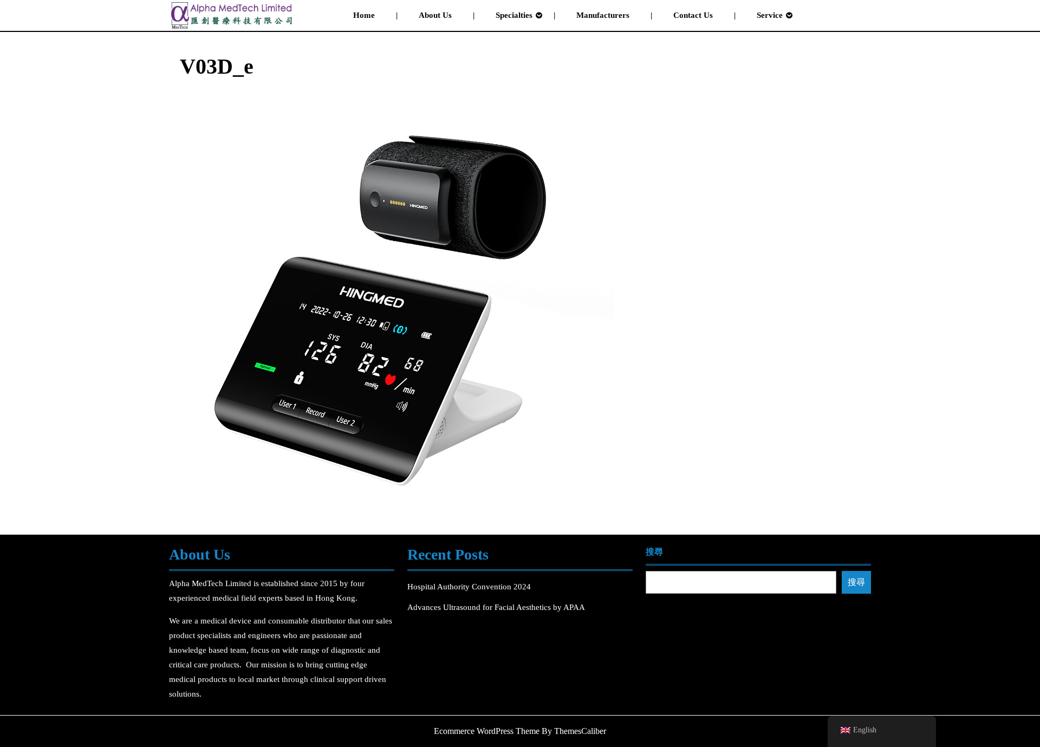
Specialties (514, 15)
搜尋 (654, 551)
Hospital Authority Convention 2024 (470, 586)
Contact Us (693, 15)
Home (364, 15)
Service (770, 15)
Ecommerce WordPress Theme (487, 731)
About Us (435, 15)
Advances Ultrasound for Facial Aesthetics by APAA (496, 607)
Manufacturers (602, 15)
